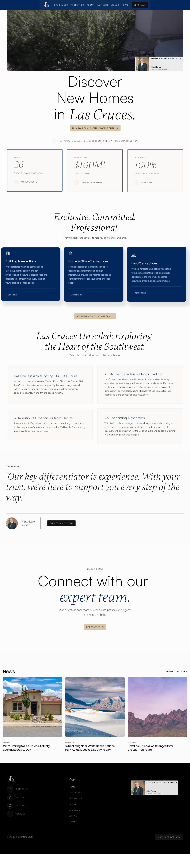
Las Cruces (61, 5)
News (125, 5)
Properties (77, 5)
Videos (73, 816)
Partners (102, 5)
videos (115, 5)
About (90, 5)
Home (72, 787)
